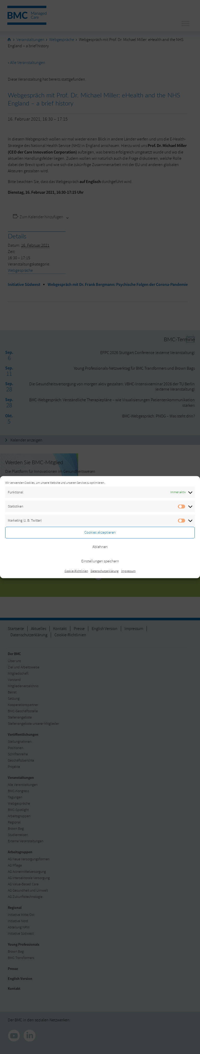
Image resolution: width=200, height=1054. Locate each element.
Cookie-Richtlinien (76, 571)
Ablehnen (100, 546)
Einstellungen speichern (100, 561)
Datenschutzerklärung (104, 571)
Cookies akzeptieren (100, 532)
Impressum (128, 571)
